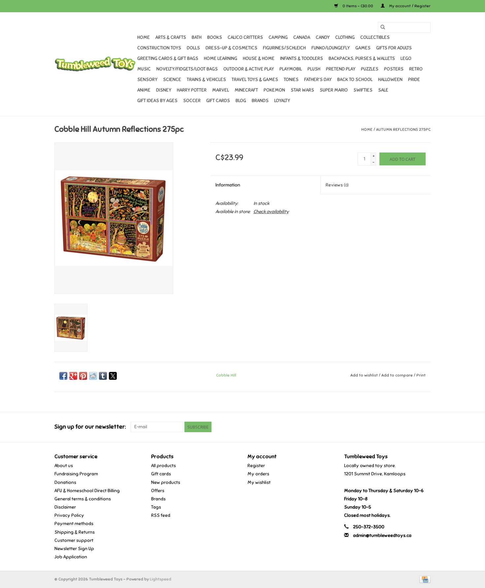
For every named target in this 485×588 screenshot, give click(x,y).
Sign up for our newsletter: (90, 426)
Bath (197, 37)
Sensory (147, 79)
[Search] (383, 27)
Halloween (390, 79)
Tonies (291, 79)
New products (165, 482)
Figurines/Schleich (284, 48)
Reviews (337, 185)
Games (363, 48)
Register (256, 465)
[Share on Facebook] (63, 376)
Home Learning (220, 58)
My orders (258, 474)
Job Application (70, 557)
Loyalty (282, 100)
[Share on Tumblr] (103, 376)
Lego (406, 58)
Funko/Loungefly (330, 48)
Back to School (354, 79)
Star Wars (302, 90)
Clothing (345, 37)
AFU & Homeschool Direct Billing (87, 490)
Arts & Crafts (170, 37)
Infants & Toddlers (301, 58)
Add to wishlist (364, 375)
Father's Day (318, 79)
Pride (414, 79)
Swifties (362, 90)
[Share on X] (113, 376)
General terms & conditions (82, 499)
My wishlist (259, 482)
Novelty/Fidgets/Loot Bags (187, 69)
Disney (163, 90)
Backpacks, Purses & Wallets (362, 58)
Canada (301, 37)
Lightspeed (160, 579)
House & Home (259, 58)
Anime (143, 90)
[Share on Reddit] (93, 376)
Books (214, 37)
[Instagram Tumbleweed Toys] (425, 427)
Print (421, 375)
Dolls (193, 48)
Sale (383, 90)
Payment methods (73, 523)
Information (227, 185)
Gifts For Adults (394, 48)
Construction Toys (159, 48)
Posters (394, 69)
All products (163, 465)
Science (172, 79)
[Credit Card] (424, 579)
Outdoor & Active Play (248, 69)
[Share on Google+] (73, 376)
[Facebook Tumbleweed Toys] (402, 427)
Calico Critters (245, 37)
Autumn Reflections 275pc (403, 129)
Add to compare (397, 375)
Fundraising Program (76, 474)
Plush (313, 69)
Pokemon (274, 90)
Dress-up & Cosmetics (231, 48)
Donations (65, 482)
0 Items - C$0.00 (357, 6)
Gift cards (218, 100)
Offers (157, 490)
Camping (278, 37)
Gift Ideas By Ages (157, 100)
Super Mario (334, 90)
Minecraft (246, 90)
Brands (260, 100)
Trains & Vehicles (206, 79)
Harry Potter (192, 90)
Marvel (220, 90)
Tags (156, 507)
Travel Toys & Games (255, 79)
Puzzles (369, 69)
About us (63, 465)
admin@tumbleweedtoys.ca (382, 535)
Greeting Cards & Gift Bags (167, 58)
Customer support (73, 540)
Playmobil (290, 69)
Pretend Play (340, 69)
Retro (416, 69)
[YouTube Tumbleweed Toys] (413, 427)
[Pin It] (83, 376)
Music (144, 69)
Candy (323, 37)
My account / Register (409, 6)
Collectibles (375, 37)
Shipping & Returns (74, 532)
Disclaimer (65, 507)
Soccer (192, 100)
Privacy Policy (69, 515)
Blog (241, 100)
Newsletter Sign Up (74, 548)
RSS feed (160, 515)
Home (143, 37)
